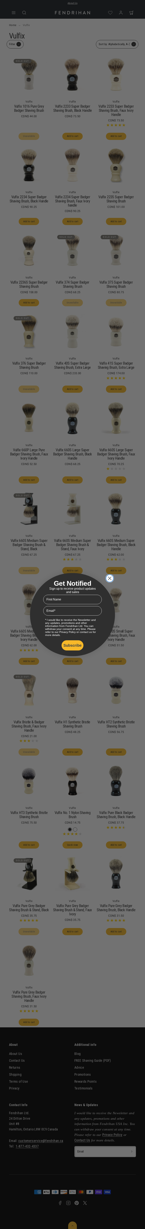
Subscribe (72, 645)
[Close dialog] (109, 578)
